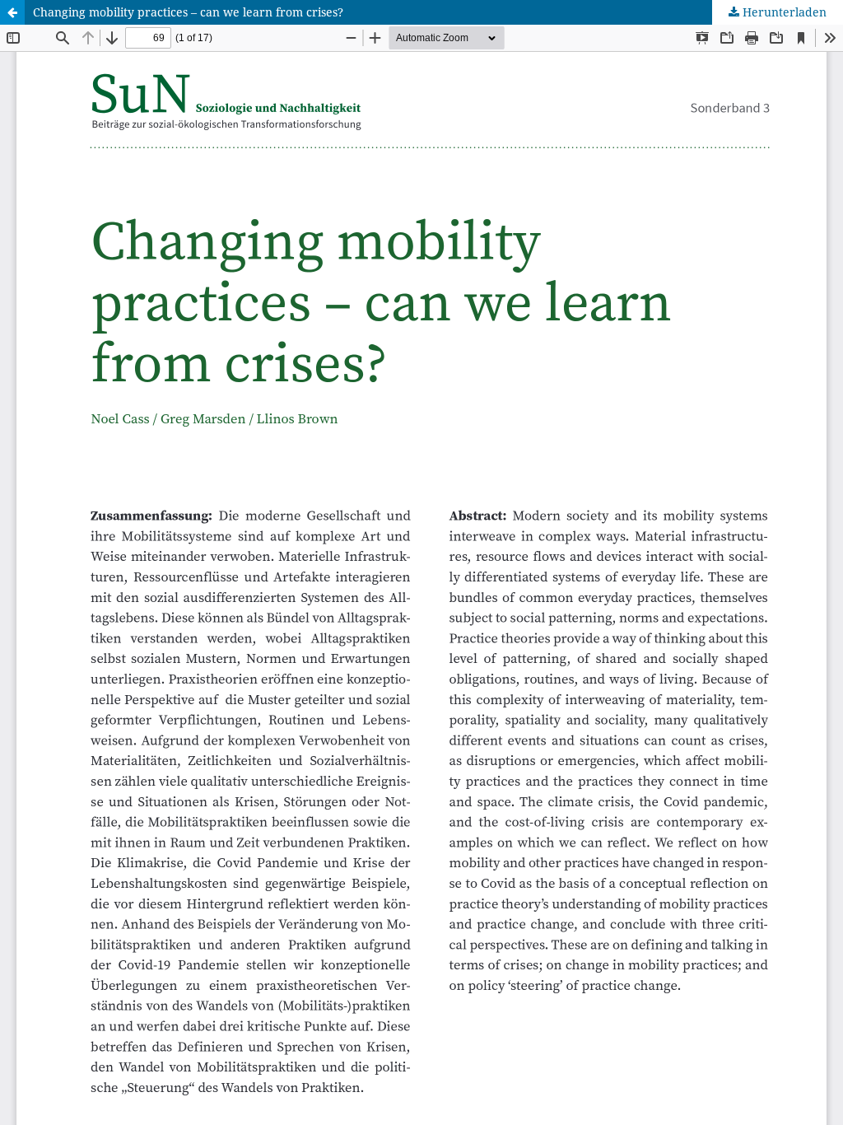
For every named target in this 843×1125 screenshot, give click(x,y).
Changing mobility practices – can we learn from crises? (188, 12)
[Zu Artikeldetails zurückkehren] (12, 12)
